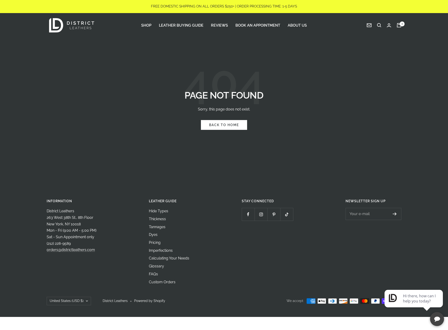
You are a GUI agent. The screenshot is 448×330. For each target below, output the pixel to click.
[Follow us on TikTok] (286, 214)
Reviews (219, 25)
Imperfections (161, 250)
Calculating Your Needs (169, 258)
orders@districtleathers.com (71, 250)
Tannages (157, 227)
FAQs (153, 274)
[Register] (395, 214)
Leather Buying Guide (181, 25)
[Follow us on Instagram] (261, 214)
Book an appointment (257, 25)
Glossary (156, 266)
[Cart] (399, 25)
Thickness (157, 219)
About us (297, 25)
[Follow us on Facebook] (248, 214)
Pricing (155, 242)
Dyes (153, 234)
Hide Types (158, 211)
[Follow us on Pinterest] (273, 214)
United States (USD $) (67, 301)
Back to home (224, 125)
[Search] (379, 25)
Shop (146, 25)
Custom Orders (162, 282)
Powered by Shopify (149, 301)
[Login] (389, 25)
